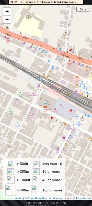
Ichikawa (43, 2)
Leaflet (18, 198)
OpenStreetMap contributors (45, 198)
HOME (14, 2)
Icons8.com (83, 198)
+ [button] (7, 11)
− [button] (7, 19)
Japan (28, 2)
